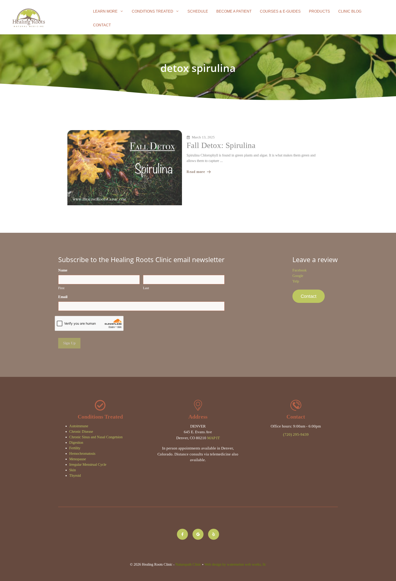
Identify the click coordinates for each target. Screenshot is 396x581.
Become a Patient (234, 11)
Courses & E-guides (280, 11)
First (61, 288)
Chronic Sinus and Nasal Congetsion (96, 437)
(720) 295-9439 (296, 434)
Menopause (77, 459)
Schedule (197, 11)
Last (146, 288)
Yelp (295, 281)
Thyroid (75, 475)
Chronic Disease (81, 431)
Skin (72, 470)
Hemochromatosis (82, 453)
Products (319, 11)
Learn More (105, 11)
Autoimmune (78, 426)
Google (297, 276)
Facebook (299, 270)
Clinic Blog (349, 11)
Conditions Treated (152, 11)
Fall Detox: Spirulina (221, 145)
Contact (102, 25)
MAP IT (213, 438)
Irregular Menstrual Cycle (87, 464)
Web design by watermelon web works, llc (235, 564)
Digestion (76, 442)
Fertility (74, 448)
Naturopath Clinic (188, 564)
